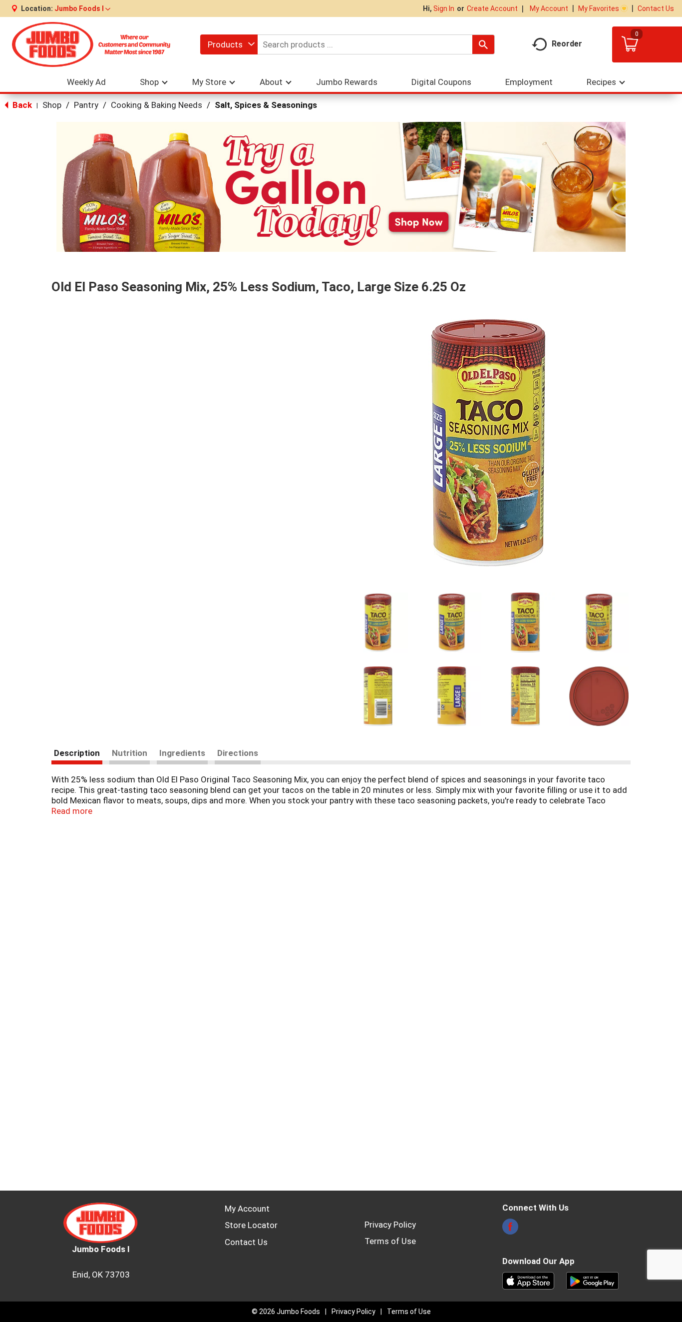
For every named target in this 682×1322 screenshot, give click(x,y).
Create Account (492, 8)
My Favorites (598, 8)
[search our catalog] (483, 44)
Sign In (443, 8)
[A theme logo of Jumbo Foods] (91, 44)
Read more (71, 811)
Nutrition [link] (129, 753)
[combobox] (229, 44)
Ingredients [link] (182, 753)
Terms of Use (390, 1241)
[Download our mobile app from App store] (528, 1280)
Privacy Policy (390, 1225)
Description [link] (77, 753)
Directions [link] (237, 753)
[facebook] (510, 1230)
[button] (82, 8)
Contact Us (656, 8)
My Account (549, 8)
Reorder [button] (567, 43)
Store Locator (251, 1225)
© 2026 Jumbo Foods (286, 1312)
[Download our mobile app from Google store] (592, 1280)
